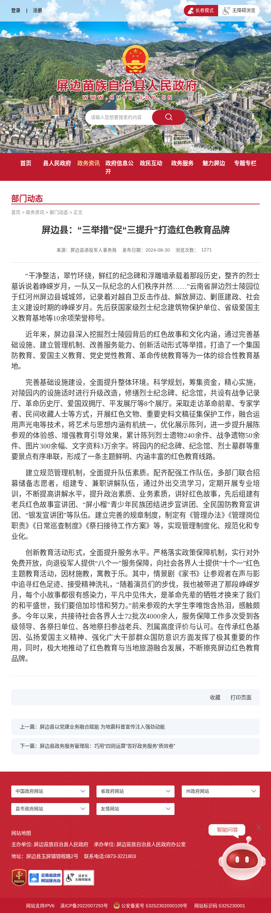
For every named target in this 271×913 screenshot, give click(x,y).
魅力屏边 (214, 163)
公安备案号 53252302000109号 (154, 905)
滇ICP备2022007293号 (84, 905)
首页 (25, 163)
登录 (15, 10)
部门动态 (59, 212)
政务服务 (182, 163)
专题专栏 (245, 163)
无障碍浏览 (243, 10)
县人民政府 (57, 163)
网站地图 (21, 833)
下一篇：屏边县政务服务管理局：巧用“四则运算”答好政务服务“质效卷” (97, 746)
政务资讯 (88, 163)
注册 (37, 10)
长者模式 (204, 10)
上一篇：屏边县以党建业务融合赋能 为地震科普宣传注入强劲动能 (92, 727)
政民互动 (151, 163)
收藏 (215, 697)
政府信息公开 (119, 167)
